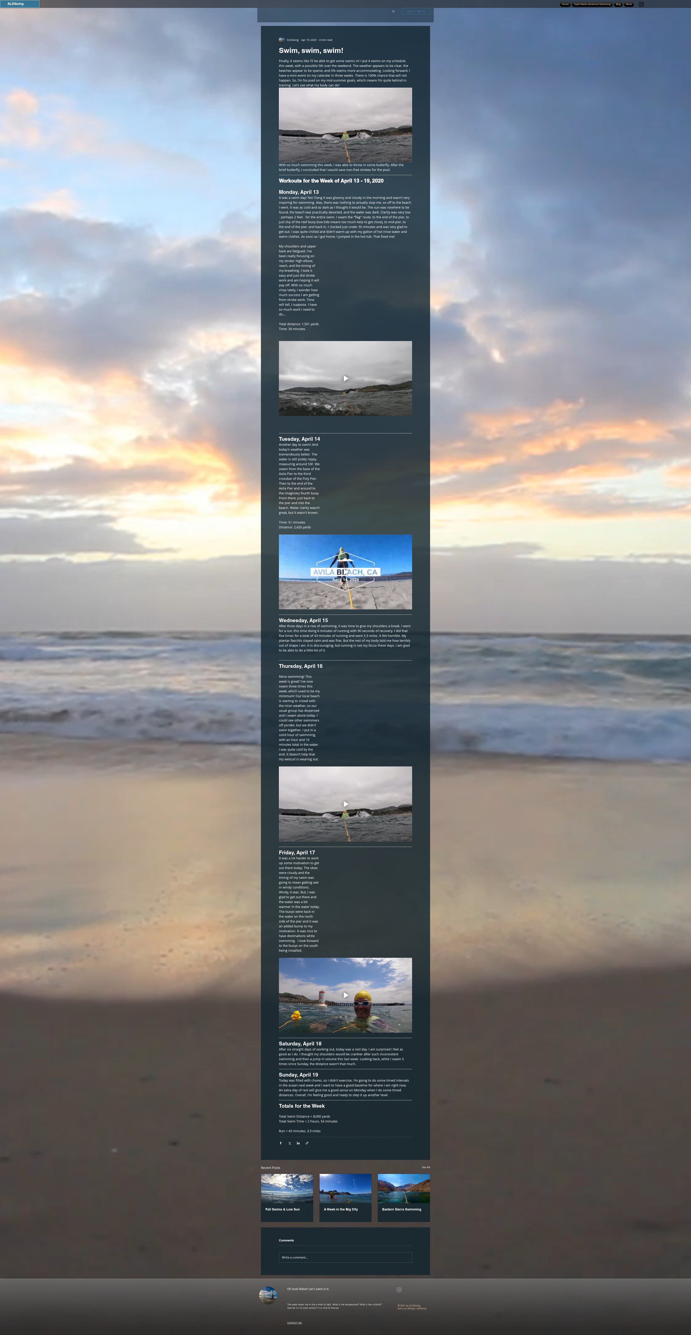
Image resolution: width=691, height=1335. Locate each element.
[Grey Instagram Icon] (399, 1290)
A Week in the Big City (341, 1209)
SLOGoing (16, 4)
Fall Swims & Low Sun (282, 1209)
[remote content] (370, 289)
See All (426, 1167)
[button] (393, 11)
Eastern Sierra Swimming (401, 1209)
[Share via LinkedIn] (298, 1143)
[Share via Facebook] (280, 1143)
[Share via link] (307, 1143)
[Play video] (345, 378)
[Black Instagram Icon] (641, 4)
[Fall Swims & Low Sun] (287, 1188)
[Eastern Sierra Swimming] (404, 1188)
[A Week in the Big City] (346, 1188)
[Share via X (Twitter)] (289, 1143)
